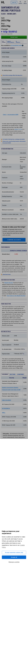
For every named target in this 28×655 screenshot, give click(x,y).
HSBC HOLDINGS (6, 400)
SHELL (3, 412)
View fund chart (7, 274)
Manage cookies (14, 562)
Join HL (14, 2)
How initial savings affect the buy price (12, 75)
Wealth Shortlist (8, 282)
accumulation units (16, 45)
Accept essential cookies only (14, 552)
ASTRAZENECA (6, 408)
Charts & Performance (10, 42)
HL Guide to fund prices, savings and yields (14, 139)
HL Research (18, 42)
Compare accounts (14, 240)
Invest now (14, 37)
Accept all (14, 557)
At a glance (3, 42)
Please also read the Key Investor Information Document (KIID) (14, 142)
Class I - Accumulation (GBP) (10, 114)
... (22, 41)
